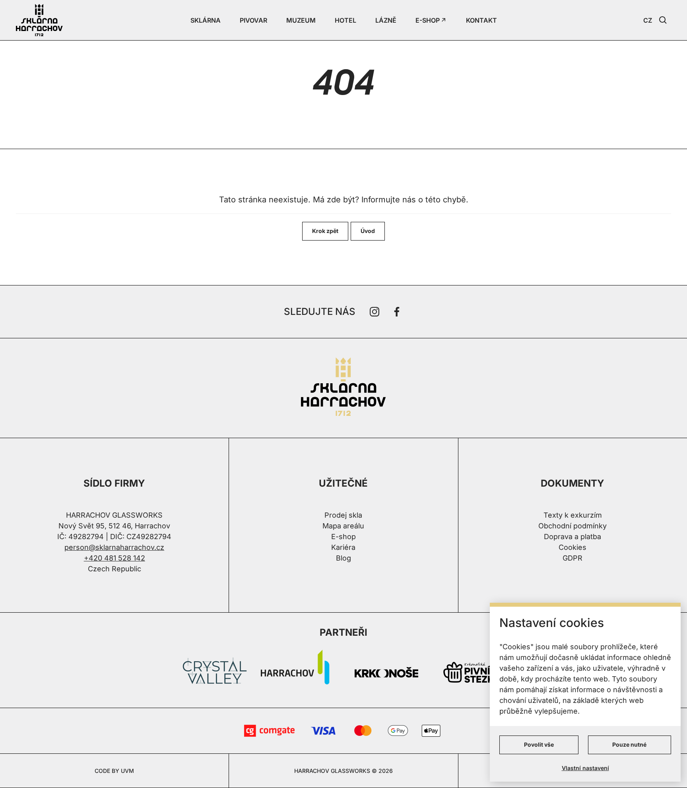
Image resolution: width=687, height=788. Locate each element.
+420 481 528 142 (114, 558)
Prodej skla (343, 515)
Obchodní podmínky (572, 526)
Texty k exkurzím (572, 515)
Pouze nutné (629, 744)
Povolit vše (539, 744)
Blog (343, 558)
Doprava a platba (572, 536)
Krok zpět (325, 230)
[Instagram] (374, 311)
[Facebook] (396, 311)
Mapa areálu (343, 526)
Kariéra (343, 547)
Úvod (368, 230)
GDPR (572, 558)
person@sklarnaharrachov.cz (114, 547)
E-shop (343, 536)
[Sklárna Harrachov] (343, 388)
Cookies (572, 547)
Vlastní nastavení (585, 768)
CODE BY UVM (114, 770)
